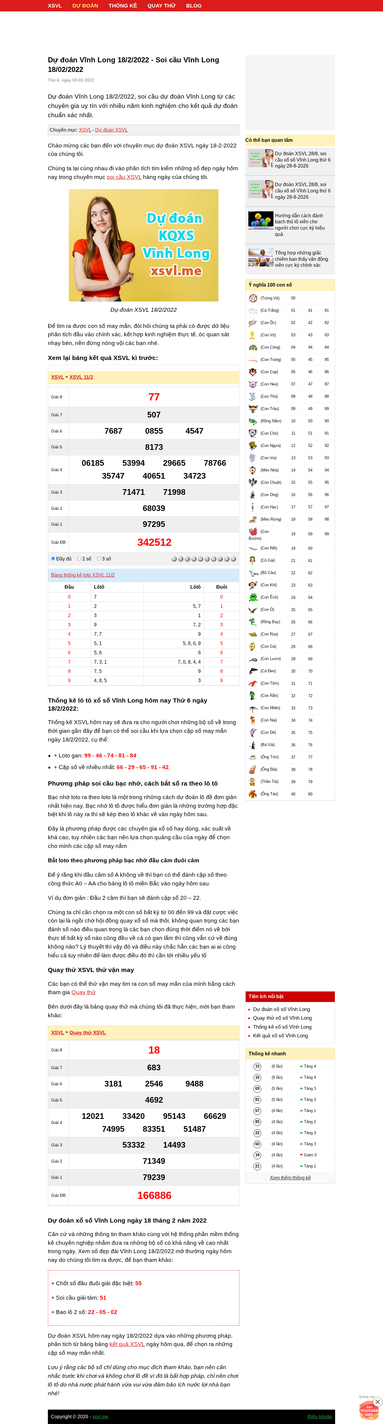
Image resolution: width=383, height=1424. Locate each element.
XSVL (55, 6)
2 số (86, 558)
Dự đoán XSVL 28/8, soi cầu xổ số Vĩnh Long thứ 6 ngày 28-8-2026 (303, 160)
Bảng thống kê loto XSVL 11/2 (83, 575)
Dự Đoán (85, 6)
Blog (194, 6)
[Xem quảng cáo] (369, 1410)
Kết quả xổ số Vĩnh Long (280, 1036)
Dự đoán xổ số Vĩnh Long (281, 1009)
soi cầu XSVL (124, 177)
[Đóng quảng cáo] (377, 1402)
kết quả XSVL (127, 1344)
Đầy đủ (63, 558)
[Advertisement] (191, 30)
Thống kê (123, 6)
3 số (106, 558)
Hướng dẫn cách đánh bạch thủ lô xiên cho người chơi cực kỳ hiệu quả (300, 225)
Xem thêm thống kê (290, 1177)
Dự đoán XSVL (111, 129)
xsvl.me (100, 1416)
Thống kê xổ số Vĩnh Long (282, 1027)
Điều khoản (320, 1416)
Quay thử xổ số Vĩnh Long (282, 1018)
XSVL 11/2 (81, 377)
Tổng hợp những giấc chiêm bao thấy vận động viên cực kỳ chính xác (301, 259)
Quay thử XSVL (87, 1033)
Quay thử (162, 6)
